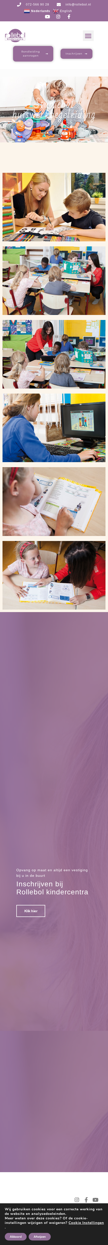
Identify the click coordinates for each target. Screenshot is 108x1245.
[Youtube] (95, 1200)
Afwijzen (40, 1237)
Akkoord (16, 1237)
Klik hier (30, 911)
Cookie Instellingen (86, 1223)
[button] (88, 35)
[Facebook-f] (86, 1200)
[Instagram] (77, 1200)
